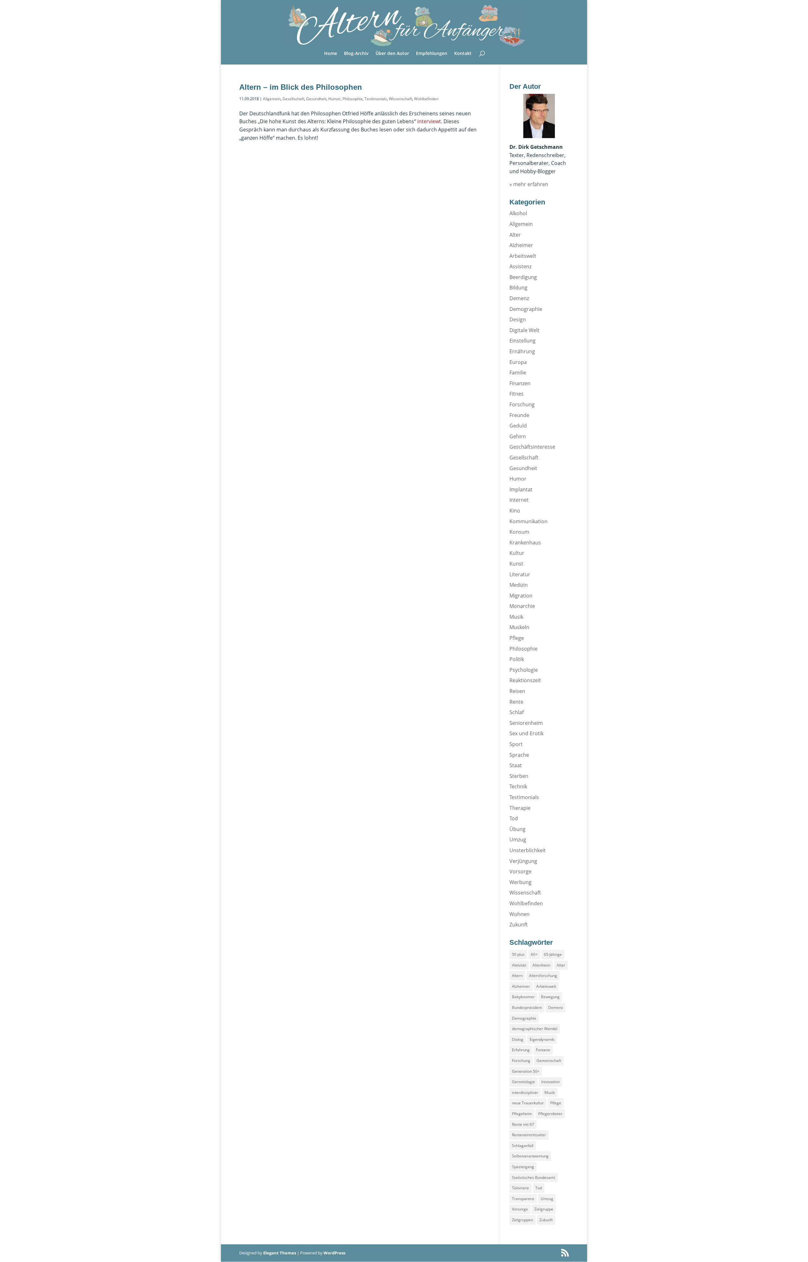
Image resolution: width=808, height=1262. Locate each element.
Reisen (517, 691)
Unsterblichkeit (527, 850)
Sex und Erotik (526, 733)
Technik (518, 786)
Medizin (518, 584)
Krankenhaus (525, 542)
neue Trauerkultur (528, 1103)
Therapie (520, 807)
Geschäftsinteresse (532, 446)
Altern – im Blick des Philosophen (300, 87)
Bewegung (550, 996)
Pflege (516, 637)
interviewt (429, 121)
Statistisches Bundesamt (533, 1177)
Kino (514, 510)
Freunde (519, 415)
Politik (516, 659)
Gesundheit (316, 98)
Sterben (518, 776)
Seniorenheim (526, 722)
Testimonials (376, 98)
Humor (334, 98)
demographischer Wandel (534, 1028)
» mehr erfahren (528, 184)
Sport (516, 744)
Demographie (525, 309)
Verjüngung (523, 861)
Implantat (520, 489)
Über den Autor (392, 53)
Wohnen (519, 914)
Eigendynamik (542, 1039)
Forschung (522, 404)
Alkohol (518, 213)
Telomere (520, 1188)
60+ (534, 954)
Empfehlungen (431, 53)
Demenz (519, 298)
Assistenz (520, 266)
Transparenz (523, 1198)
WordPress (334, 1253)
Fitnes (516, 393)
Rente (516, 701)
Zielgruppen (522, 1220)
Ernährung (522, 351)
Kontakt (463, 53)
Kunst (516, 563)
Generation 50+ (525, 1071)
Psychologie (523, 669)
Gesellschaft (293, 98)
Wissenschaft (400, 98)
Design (517, 319)
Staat (515, 765)
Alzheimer (521, 245)
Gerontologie (523, 1081)
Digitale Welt (524, 330)
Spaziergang (523, 1166)
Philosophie (352, 98)
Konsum (519, 531)
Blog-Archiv (356, 53)
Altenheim (541, 965)
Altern (517, 975)
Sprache (519, 754)
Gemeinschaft (549, 1060)
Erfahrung (521, 1050)
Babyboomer (523, 996)
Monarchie (522, 606)
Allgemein (272, 98)
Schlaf (516, 712)
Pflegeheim (522, 1113)
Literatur (519, 574)
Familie (517, 372)
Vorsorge (520, 871)
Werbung (520, 882)
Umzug (517, 839)
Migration (520, 595)
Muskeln (519, 627)
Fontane (543, 1050)
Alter (515, 234)
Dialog (517, 1039)
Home (330, 53)
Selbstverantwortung (530, 1156)
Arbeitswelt (522, 255)
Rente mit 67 (523, 1124)
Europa (518, 362)
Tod (513, 818)
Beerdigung (523, 277)
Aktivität (519, 965)
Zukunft (518, 924)
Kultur (516, 552)
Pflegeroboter (550, 1113)
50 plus (518, 954)
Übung (517, 829)
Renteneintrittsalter (529, 1135)
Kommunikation (528, 521)
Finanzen (520, 383)
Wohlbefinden (426, 98)
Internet (519, 499)
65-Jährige (553, 954)
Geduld (518, 425)
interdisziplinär (525, 1092)
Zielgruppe (543, 1209)
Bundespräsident (527, 1007)
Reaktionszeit (525, 680)
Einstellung (522, 340)
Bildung (518, 287)
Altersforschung (543, 975)
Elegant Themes (279, 1253)
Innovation (550, 1081)
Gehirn (517, 436)
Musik (516, 616)
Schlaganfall (522, 1145)
